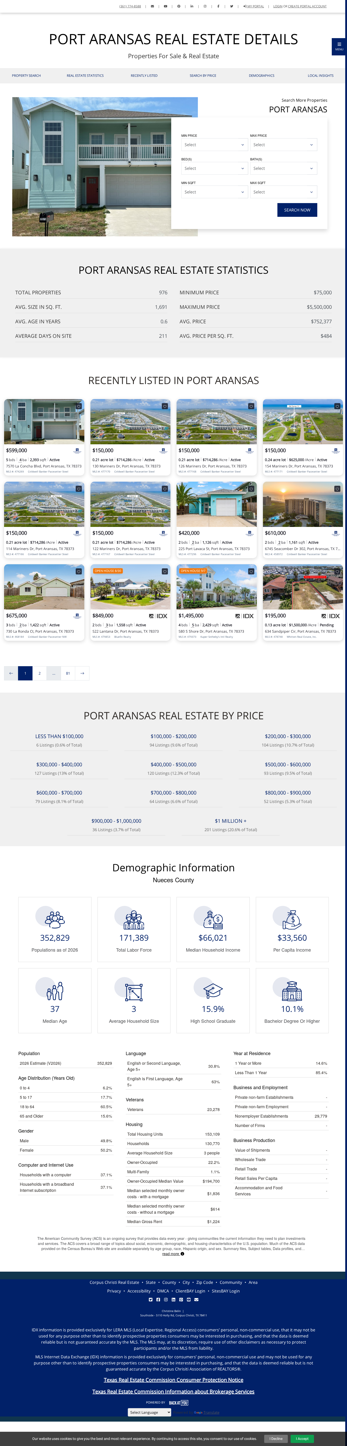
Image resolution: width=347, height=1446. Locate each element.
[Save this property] (78, 406)
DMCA (163, 1291)
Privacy (114, 1291)
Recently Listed (144, 75)
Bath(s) (256, 159)
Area (253, 1282)
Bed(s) (186, 159)
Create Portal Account (307, 6)
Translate (211, 1412)
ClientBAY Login (190, 1291)
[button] (339, 46)
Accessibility (139, 1291)
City (186, 1282)
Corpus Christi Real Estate (114, 1282)
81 (68, 673)
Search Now (297, 210)
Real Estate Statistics (85, 75)
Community (231, 1282)
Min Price (189, 135)
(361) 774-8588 (130, 6)
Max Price (258, 135)
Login (277, 6)
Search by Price (203, 75)
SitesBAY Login (226, 1291)
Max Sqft (257, 182)
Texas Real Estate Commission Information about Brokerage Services (173, 1391)
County (169, 1282)
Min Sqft (188, 182)
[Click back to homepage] (9, 5)
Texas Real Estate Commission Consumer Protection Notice (173, 1379)
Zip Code (204, 1282)
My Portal (255, 6)
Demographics (261, 75)
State (151, 1282)
